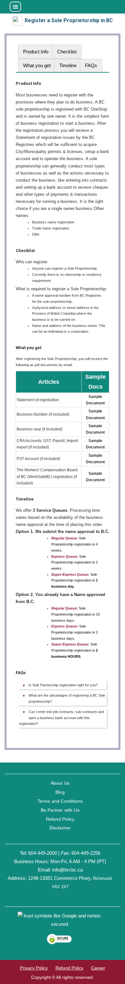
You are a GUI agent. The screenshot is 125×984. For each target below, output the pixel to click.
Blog (60, 792)
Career (98, 967)
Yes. (61, 719)
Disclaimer (60, 827)
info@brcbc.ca (67, 869)
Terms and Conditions (60, 801)
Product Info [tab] (35, 51)
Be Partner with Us (60, 810)
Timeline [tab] (68, 65)
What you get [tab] (37, 65)
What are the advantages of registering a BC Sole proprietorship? (67, 698)
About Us (60, 783)
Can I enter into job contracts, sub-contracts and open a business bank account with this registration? (61, 718)
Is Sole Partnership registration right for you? (63, 685)
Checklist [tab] (67, 51)
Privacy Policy (34, 967)
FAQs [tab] (91, 65)
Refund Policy (60, 819)
